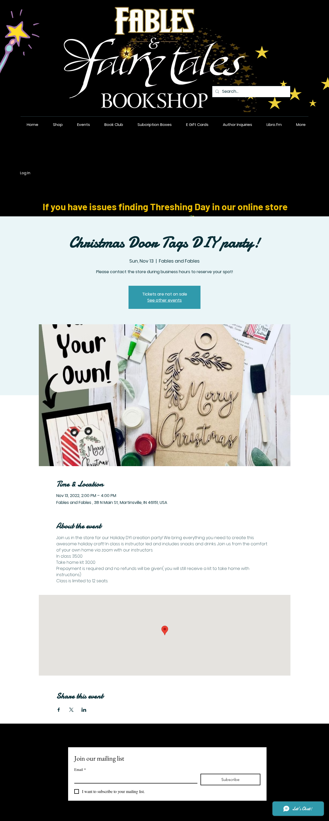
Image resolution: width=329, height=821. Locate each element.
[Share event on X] (71, 710)
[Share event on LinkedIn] (83, 710)
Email (80, 769)
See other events (164, 300)
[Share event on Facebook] (58, 710)
